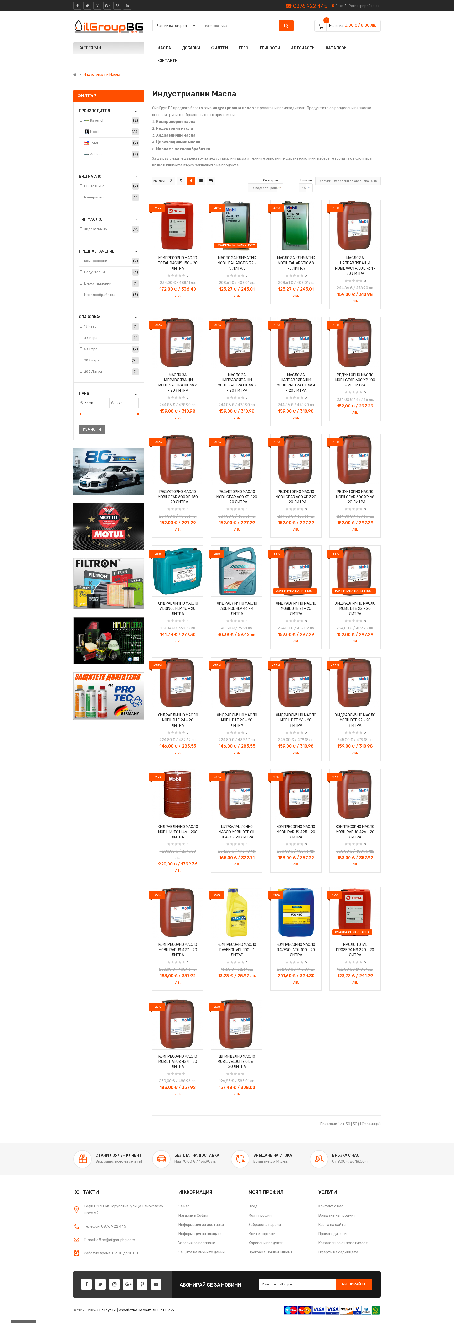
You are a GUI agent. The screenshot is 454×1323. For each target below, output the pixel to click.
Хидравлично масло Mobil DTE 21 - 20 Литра (296, 608)
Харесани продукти (266, 1243)
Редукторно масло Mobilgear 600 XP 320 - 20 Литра (296, 497)
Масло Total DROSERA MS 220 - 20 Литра (355, 949)
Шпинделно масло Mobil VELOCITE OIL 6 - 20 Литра (237, 1061)
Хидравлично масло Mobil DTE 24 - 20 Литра (178, 720)
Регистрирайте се (364, 6)
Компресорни (95, 261)
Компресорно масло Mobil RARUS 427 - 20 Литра (177, 949)
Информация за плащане (200, 1234)
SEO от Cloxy (163, 1310)
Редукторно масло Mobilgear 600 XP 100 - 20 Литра (355, 380)
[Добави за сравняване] (197, 245)
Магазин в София (193, 1215)
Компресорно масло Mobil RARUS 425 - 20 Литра (296, 832)
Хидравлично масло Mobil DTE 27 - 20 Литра (355, 720)
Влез (340, 6)
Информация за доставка (201, 1224)
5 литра (90, 349)
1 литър (90, 326)
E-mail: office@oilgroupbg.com (109, 1240)
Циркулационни (97, 283)
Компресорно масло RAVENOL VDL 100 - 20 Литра (296, 949)
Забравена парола (265, 1224)
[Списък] (201, 181)
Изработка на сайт (135, 1310)
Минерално (94, 197)
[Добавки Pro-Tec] (108, 696)
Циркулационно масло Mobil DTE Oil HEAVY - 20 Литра (237, 832)
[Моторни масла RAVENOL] (108, 471)
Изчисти (92, 429)
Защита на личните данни (201, 1252)
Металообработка (99, 295)
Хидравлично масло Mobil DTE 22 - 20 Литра (355, 608)
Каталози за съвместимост (343, 1243)
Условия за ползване (196, 1243)
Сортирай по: (273, 180)
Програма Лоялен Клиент (271, 1252)
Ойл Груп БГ (106, 1310)
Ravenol (96, 120)
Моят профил (260, 1215)
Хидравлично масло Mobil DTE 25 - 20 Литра (237, 720)
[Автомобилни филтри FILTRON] (108, 583)
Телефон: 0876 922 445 (105, 1226)
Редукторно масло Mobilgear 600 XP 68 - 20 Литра (355, 497)
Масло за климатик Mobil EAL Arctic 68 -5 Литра (296, 263)
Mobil (94, 132)
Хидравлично (95, 229)
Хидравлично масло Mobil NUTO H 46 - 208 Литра (178, 832)
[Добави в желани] (158, 245)
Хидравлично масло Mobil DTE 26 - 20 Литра (296, 720)
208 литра (93, 372)
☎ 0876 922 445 (306, 6)
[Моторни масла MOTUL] (108, 526)
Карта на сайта (332, 1224)
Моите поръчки (262, 1234)
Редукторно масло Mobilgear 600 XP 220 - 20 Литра (236, 497)
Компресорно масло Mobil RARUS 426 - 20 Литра (355, 832)
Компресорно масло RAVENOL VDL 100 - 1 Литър (237, 949)
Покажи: (306, 180)
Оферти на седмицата (338, 1252)
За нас (184, 1206)
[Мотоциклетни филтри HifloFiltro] (108, 640)
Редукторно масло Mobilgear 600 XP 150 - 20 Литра (178, 497)
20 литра (92, 360)
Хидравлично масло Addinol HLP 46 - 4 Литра (237, 608)
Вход (253, 1206)
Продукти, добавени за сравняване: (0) (348, 181)
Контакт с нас (330, 1206)
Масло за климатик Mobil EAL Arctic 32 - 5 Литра (237, 263)
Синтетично (94, 186)
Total (93, 143)
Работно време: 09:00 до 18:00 (111, 1253)
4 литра (90, 338)
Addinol (95, 154)
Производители (332, 1234)
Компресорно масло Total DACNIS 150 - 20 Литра (178, 263)
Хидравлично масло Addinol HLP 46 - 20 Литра (178, 608)
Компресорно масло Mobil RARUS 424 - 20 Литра (177, 1061)
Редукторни (94, 272)
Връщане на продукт (336, 1215)
